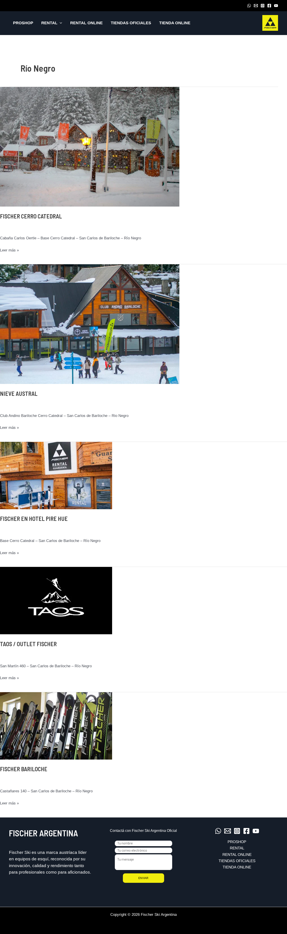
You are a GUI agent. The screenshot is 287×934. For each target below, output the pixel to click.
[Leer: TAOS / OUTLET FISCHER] (56, 600)
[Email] (256, 6)
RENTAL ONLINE (86, 23)
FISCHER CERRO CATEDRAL (31, 216)
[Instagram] (263, 6)
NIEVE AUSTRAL (18, 393)
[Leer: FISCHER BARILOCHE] (56, 725)
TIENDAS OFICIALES (131, 23)
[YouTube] (276, 6)
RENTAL (49, 23)
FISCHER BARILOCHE (23, 768)
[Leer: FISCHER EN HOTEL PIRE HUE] (56, 475)
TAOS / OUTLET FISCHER (28, 643)
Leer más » (9, 250)
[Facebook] (269, 6)
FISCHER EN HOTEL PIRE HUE (34, 518)
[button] (59, 23)
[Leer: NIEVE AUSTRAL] (89, 324)
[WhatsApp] (249, 6)
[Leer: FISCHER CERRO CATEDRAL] (89, 146)
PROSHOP (23, 23)
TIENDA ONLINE (174, 23)
